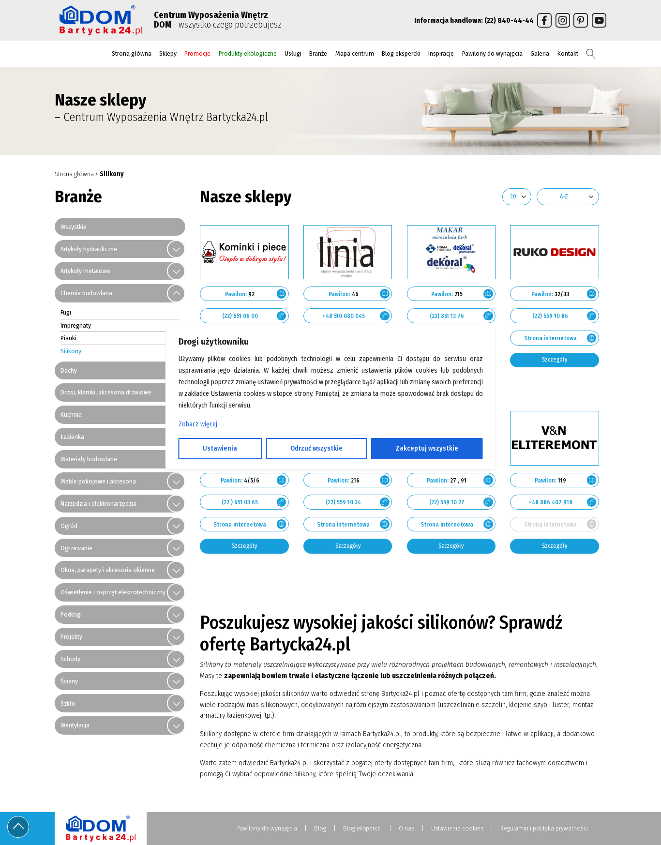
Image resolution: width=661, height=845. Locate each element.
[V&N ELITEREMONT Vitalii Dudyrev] (554, 438)
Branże (318, 53)
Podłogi (71, 614)
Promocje (197, 53)
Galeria (539, 53)
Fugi (65, 312)
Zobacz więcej (198, 424)
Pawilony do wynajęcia (492, 53)
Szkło (67, 703)
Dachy (68, 370)
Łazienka (72, 437)
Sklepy (168, 53)
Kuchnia (71, 414)
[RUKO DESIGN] (554, 252)
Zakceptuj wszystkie (427, 448)
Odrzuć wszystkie (316, 448)
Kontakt (567, 53)
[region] (330, 422)
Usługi (293, 53)
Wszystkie (73, 227)
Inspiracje (441, 53)
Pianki (68, 338)
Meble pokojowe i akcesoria (98, 481)
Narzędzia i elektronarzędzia (98, 503)
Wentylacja (75, 725)
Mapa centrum (354, 53)
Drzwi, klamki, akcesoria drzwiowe (105, 392)
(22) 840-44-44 (509, 20)
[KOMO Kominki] (244, 252)
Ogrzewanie (76, 548)
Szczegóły (554, 359)
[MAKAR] (451, 252)
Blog (320, 828)
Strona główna (131, 53)
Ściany (69, 681)
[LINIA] (347, 252)
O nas (406, 828)
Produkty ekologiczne (248, 53)
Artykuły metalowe (85, 271)
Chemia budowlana (86, 293)
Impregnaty (75, 325)
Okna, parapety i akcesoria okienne (107, 570)
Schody (70, 659)
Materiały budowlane (88, 459)
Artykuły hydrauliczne (88, 249)
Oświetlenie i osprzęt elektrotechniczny (112, 592)
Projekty (71, 637)
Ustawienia (220, 448)
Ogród (68, 526)
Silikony (70, 351)
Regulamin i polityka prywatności (544, 828)
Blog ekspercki (401, 53)
